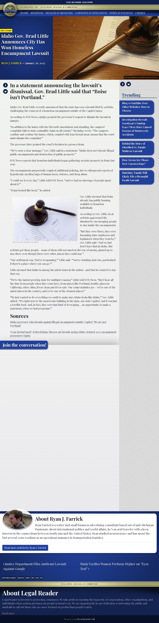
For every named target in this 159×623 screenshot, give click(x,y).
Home (24, 13)
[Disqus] (59, 390)
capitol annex (21, 578)
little (42, 578)
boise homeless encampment (9, 578)
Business (37, 13)
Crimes (140, 13)
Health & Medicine (59, 13)
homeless (28, 578)
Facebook (76, 2)
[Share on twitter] (5, 91)
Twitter (87, 2)
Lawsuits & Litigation (91, 13)
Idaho (33, 578)
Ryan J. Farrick (11, 63)
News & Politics (121, 13)
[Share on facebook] (5, 85)
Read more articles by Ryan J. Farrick (25, 547)
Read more (8, 613)
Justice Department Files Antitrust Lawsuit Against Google (34, 566)
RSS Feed (68, 2)
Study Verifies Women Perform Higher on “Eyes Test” (114, 566)
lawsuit (37, 578)
